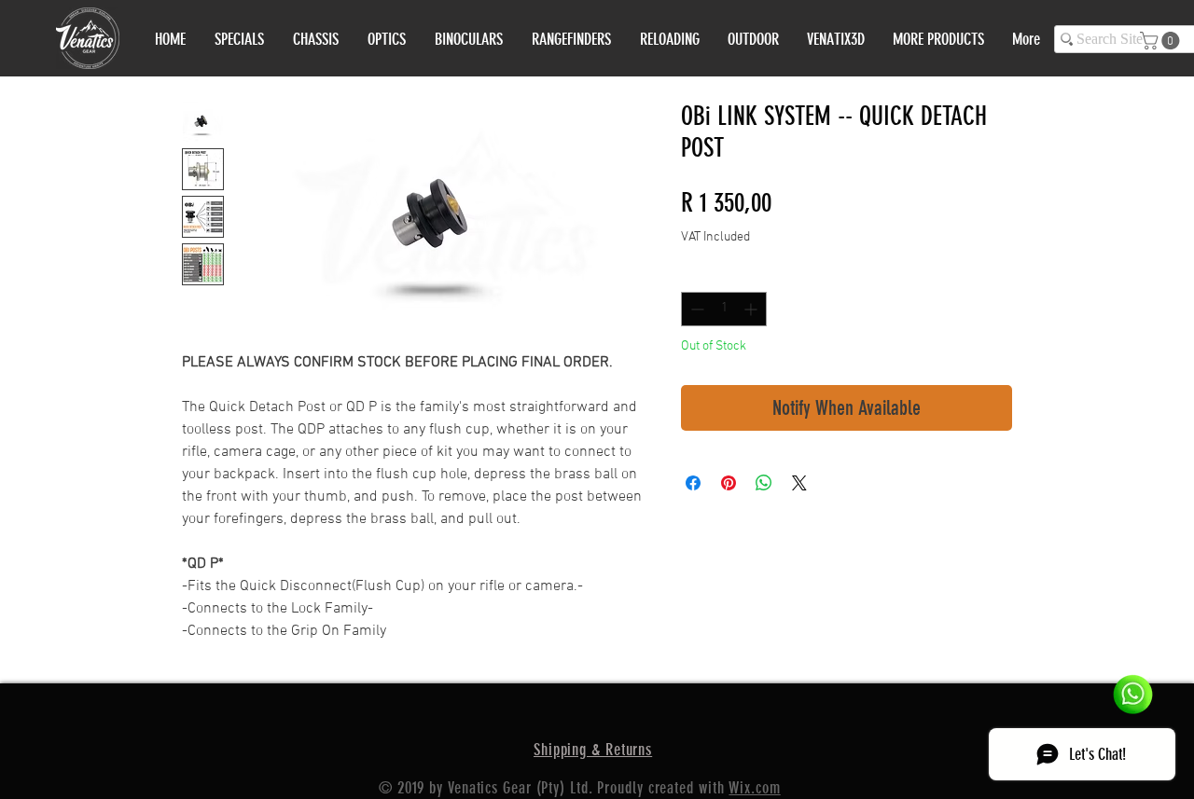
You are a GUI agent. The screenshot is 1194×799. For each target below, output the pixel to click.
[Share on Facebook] (693, 483)
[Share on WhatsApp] (764, 483)
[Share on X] (799, 483)
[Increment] (752, 309)
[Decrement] (695, 309)
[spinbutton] (724, 309)
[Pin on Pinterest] (728, 483)
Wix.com (754, 788)
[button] (1162, 40)
